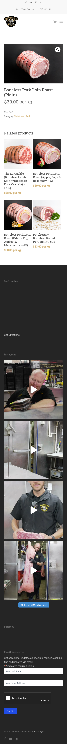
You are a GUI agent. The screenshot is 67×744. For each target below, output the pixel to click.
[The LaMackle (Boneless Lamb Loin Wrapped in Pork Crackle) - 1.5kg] (18, 154)
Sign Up (10, 711)
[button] (61, 21)
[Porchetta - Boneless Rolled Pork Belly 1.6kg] (47, 215)
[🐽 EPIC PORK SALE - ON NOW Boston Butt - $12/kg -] (33, 450)
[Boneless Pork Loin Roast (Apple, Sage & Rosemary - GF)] (47, 154)
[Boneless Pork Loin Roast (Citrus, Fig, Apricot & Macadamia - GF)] (18, 215)
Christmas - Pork (22, 116)
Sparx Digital (39, 732)
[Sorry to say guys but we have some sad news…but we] (33, 389)
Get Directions (12, 334)
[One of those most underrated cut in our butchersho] (33, 510)
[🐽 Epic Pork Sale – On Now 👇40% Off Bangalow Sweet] (33, 570)
